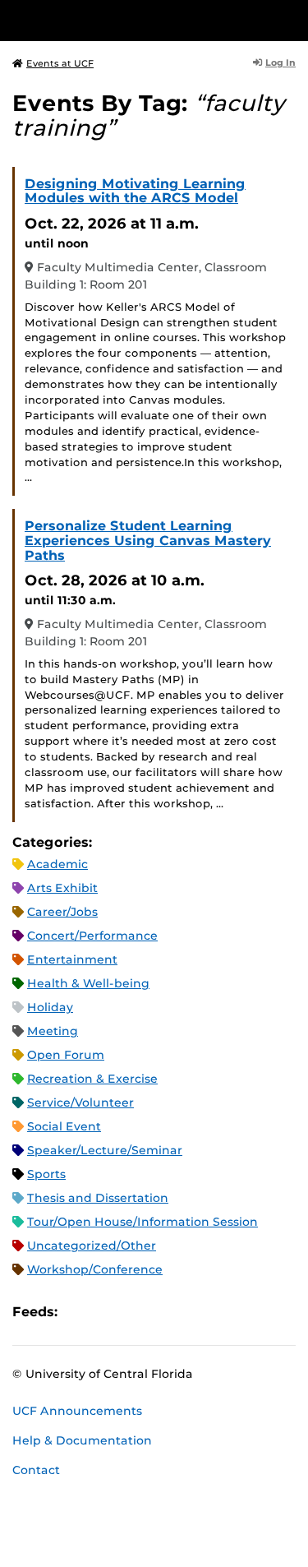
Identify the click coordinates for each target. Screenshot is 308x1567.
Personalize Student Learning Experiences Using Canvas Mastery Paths (148, 540)
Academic (57, 864)
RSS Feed (135, 1311)
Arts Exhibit (62, 888)
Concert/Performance (92, 935)
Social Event (64, 1126)
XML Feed (163, 1311)
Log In (280, 62)
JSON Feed (191, 1311)
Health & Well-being (88, 983)
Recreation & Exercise (92, 1078)
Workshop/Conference (95, 1269)
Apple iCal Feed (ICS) (79, 1311)
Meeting (52, 1031)
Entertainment (72, 959)
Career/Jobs (62, 911)
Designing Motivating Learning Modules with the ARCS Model (135, 191)
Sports (46, 1174)
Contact (36, 1470)
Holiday (50, 1007)
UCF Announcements (77, 1410)
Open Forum (65, 1054)
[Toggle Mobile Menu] (291, 19)
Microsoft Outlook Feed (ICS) (107, 1311)
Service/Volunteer (80, 1102)
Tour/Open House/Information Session (142, 1221)
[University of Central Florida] (124, 20)
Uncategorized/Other (91, 1245)
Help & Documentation (82, 1440)
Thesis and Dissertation (97, 1197)
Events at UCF (60, 63)
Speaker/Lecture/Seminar (104, 1150)
